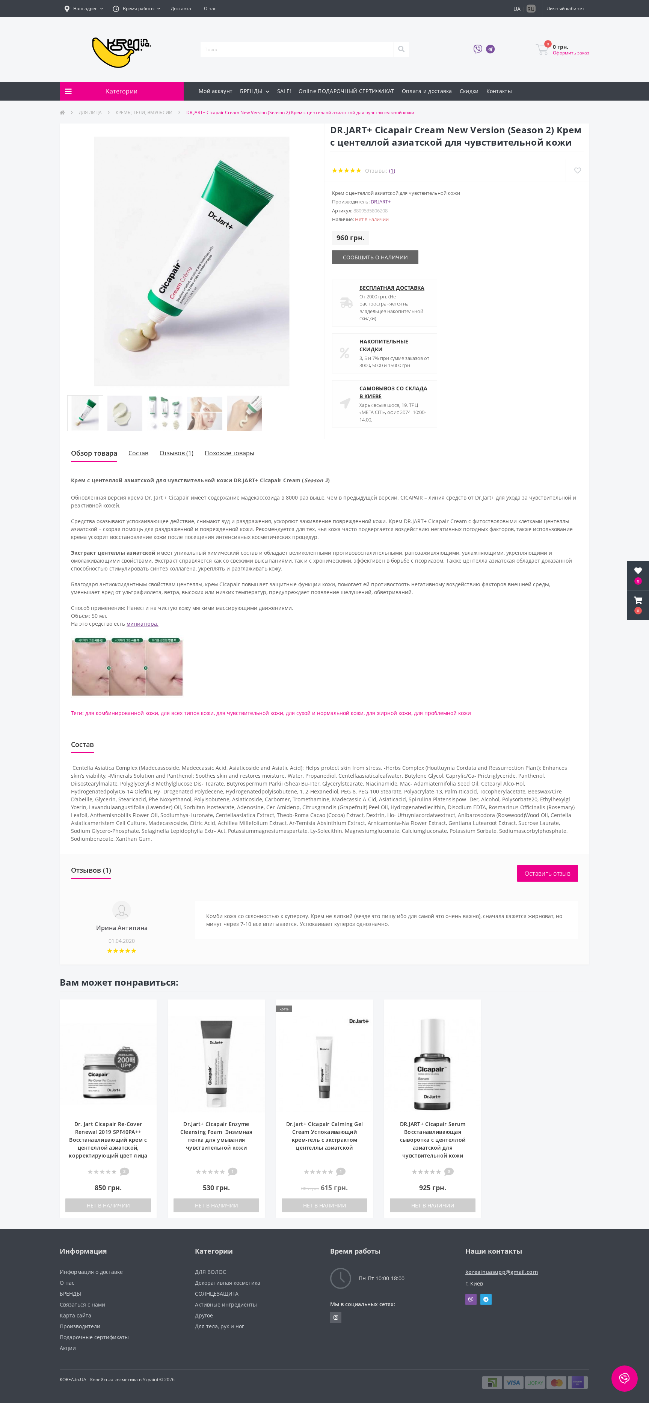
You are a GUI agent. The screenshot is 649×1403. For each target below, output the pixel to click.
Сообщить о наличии (375, 257)
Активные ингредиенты (226, 1304)
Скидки (469, 91)
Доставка (181, 8)
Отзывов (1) (176, 453)
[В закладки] (147, 1009)
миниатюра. (142, 623)
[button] (84, 8)
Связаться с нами (82, 1304)
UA (517, 8)
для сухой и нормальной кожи (325, 713)
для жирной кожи (388, 713)
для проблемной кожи (442, 713)
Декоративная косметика (227, 1282)
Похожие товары (229, 453)
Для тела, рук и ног (219, 1326)
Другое (204, 1315)
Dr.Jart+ (381, 201)
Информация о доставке (91, 1271)
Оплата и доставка (427, 91)
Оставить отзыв (548, 873)
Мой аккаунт (215, 91)
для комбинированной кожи (121, 713)
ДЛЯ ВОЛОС (210, 1271)
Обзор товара (94, 453)
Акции (68, 1348)
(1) (392, 170)
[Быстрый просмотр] (147, 1020)
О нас (210, 8)
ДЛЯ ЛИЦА (90, 112)
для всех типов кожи (187, 713)
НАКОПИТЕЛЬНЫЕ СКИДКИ (383, 345)
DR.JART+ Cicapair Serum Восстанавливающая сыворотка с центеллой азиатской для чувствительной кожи (433, 1139)
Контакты (499, 91)
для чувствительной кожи (249, 713)
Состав (138, 453)
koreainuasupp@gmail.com (501, 1271)
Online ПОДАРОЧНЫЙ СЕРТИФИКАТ (346, 91)
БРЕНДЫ (252, 91)
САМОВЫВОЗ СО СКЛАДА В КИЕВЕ (393, 392)
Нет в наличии (108, 1205)
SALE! (284, 91)
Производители (80, 1326)
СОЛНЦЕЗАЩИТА (216, 1293)
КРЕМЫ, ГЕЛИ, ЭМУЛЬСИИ (144, 112)
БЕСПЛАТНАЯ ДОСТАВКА (391, 287)
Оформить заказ (571, 53)
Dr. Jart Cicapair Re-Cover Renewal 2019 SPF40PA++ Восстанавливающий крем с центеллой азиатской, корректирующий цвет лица (108, 1139)
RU (530, 8)
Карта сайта (75, 1315)
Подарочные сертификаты (94, 1337)
